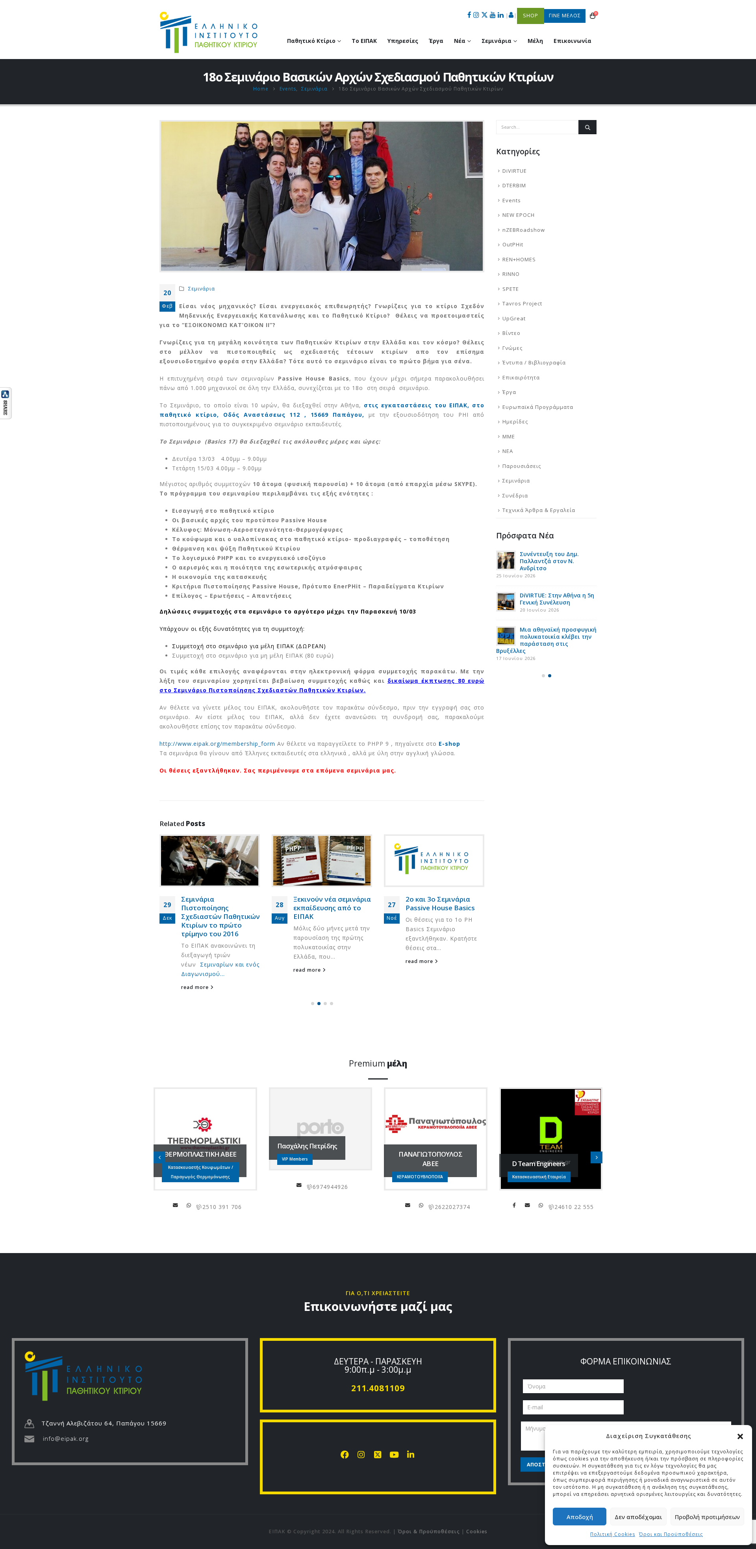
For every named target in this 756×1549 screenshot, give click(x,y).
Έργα (436, 40)
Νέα (459, 40)
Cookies (476, 1531)
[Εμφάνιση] (6, 402)
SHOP (530, 15)
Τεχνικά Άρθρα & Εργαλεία (538, 510)
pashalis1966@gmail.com (299, 1185)
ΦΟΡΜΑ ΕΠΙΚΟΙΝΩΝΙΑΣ (625, 1361)
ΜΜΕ (508, 436)
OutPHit (512, 244)
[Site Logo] (208, 32)
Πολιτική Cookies (612, 1534)
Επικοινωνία (572, 40)
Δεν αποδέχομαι (638, 1517)
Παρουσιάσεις (521, 466)
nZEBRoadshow (523, 229)
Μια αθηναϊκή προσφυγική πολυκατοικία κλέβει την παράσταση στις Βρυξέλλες (546, 640)
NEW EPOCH (518, 214)
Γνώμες (512, 347)
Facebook (514, 1205)
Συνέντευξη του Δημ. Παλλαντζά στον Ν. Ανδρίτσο (549, 561)
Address (189, 1205)
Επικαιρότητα (521, 377)
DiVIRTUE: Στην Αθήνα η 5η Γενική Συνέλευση (557, 599)
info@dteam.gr (528, 1205)
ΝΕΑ (507, 451)
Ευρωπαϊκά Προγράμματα (537, 406)
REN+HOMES (519, 259)
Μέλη (535, 40)
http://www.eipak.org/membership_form (217, 743)
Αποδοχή (580, 1517)
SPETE (510, 288)
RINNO (511, 273)
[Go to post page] (209, 860)
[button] (740, 1436)
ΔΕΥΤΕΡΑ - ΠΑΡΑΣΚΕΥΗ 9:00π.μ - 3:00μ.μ (378, 1365)
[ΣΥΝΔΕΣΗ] (511, 15)
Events (511, 200)
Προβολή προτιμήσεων (707, 1517)
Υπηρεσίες (402, 40)
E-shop (449, 743)
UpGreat (514, 318)
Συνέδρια (515, 495)
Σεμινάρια (201, 288)
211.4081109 (378, 1388)
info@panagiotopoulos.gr (408, 1205)
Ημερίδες (515, 421)
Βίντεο (511, 332)
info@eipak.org (66, 1438)
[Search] (587, 127)
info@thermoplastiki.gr (176, 1205)
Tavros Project (522, 303)
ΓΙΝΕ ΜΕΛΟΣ (565, 15)
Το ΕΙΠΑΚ (364, 40)
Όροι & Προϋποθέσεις (429, 1531)
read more (195, 987)
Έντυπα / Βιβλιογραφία (534, 362)
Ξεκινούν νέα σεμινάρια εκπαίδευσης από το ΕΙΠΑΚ (332, 908)
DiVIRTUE (514, 170)
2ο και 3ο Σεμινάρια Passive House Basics (440, 903)
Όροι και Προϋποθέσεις (671, 1534)
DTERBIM (514, 185)
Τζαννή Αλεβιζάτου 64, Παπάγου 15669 (104, 1423)
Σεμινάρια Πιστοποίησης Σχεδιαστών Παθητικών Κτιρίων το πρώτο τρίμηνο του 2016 (220, 916)
